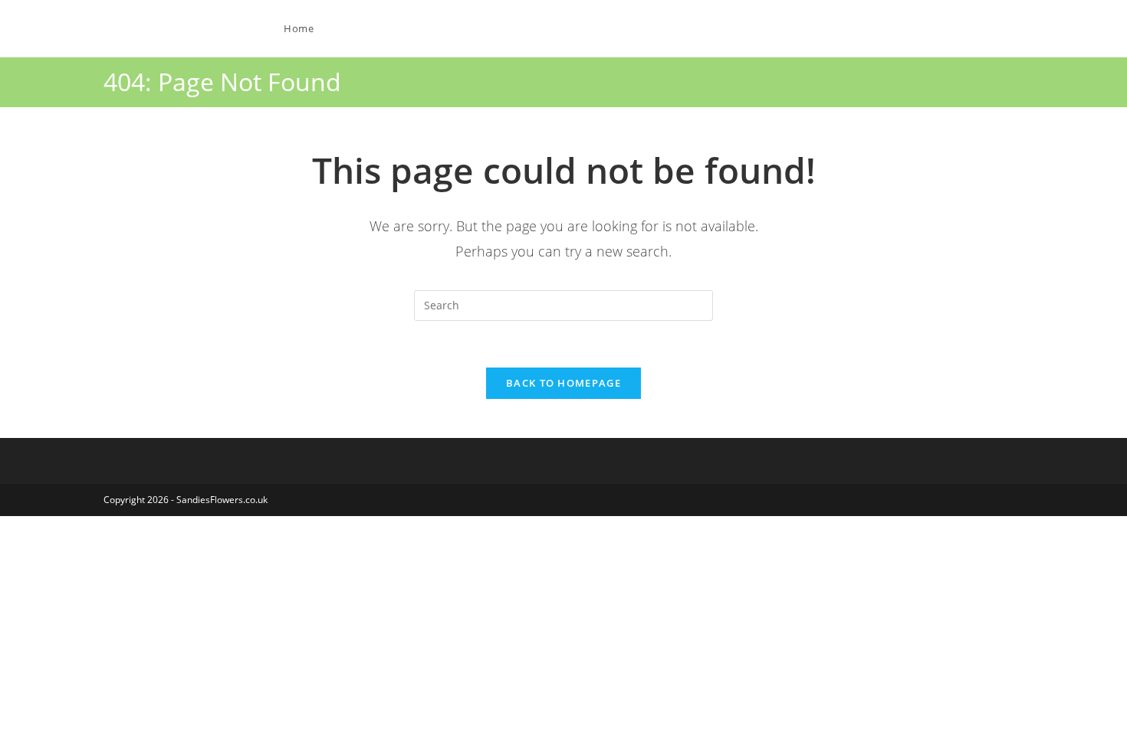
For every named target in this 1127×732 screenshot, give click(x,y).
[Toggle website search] (357, 28)
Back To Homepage (563, 383)
